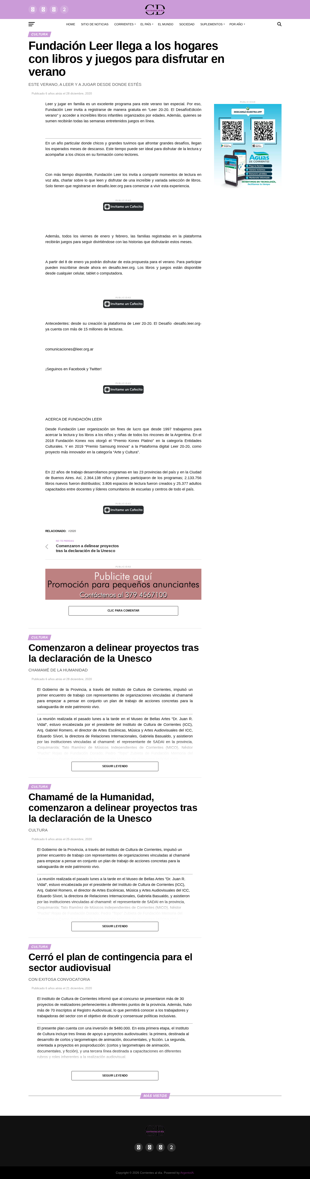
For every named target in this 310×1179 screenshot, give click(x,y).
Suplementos (211, 24)
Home (70, 24)
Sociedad (186, 24)
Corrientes (123, 24)
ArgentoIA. (187, 1172)
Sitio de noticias (94, 24)
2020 (73, 531)
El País (145, 24)
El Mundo (165, 24)
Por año (236, 24)
